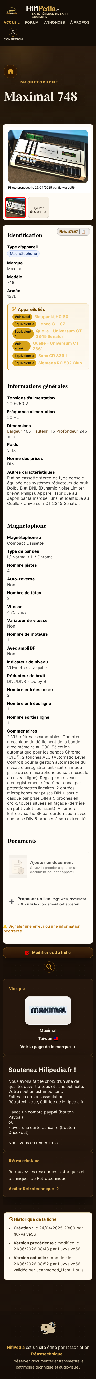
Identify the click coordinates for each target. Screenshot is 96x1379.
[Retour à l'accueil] (10, 71)
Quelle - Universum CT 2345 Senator (59, 333)
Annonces (54, 22)
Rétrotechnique (47, 1353)
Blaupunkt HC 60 (51, 316)
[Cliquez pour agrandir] (15, 207)
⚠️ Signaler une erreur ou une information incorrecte (41, 929)
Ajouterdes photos (38, 210)
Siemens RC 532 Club (60, 362)
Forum (32, 22)
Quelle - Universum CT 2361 (56, 346)
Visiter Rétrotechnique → (33, 1188)
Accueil (12, 22)
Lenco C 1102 (51, 323)
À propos (79, 22)
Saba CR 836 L (53, 355)
